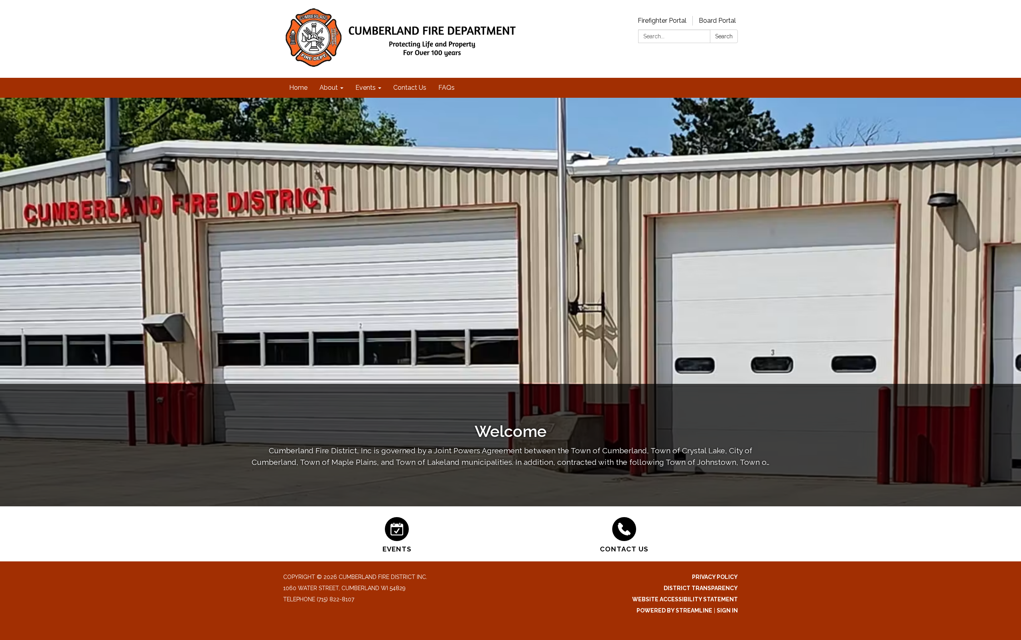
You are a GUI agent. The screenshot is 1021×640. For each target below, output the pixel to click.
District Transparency (701, 588)
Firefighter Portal (662, 20)
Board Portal (717, 20)
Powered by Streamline (674, 610)
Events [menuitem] (365, 87)
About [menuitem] (328, 87)
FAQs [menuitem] (446, 87)
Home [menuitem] (298, 87)
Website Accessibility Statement (685, 599)
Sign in (727, 610)
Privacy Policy (715, 577)
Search (724, 36)
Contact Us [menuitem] (409, 87)
